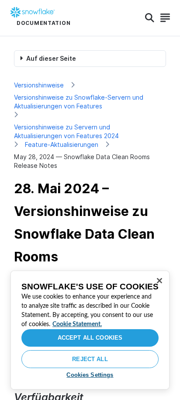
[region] (90, 330)
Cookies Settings (89, 375)
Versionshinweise (39, 85)
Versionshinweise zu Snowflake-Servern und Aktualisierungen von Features (78, 102)
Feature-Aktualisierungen (61, 144)
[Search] (149, 18)
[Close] (159, 280)
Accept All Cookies (90, 337)
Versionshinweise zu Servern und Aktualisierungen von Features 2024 (66, 131)
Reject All (89, 359)
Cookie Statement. (77, 324)
